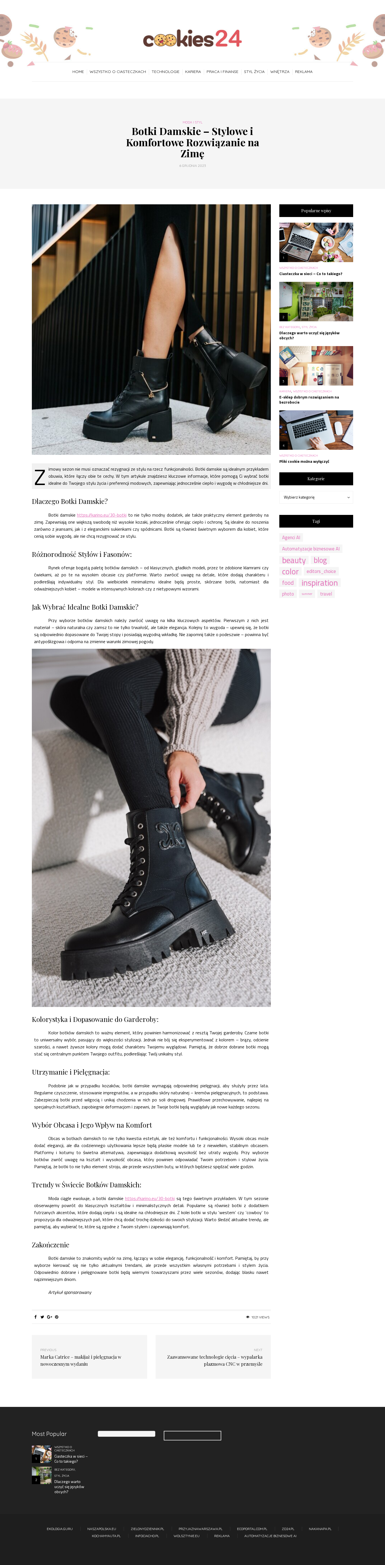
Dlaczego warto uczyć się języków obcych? (309, 335)
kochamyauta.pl (106, 1536)
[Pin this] (56, 1317)
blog (320, 560)
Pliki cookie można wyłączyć (304, 461)
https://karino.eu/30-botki (102, 515)
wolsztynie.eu (187, 1536)
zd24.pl (288, 1529)
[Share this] (35, 1317)
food (288, 582)
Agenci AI (291, 537)
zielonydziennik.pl (147, 1529)
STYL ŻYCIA (254, 71)
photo (288, 593)
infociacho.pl (147, 1536)
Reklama (304, 71)
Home (78, 71)
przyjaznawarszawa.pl (200, 1529)
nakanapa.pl (320, 1529)
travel (326, 593)
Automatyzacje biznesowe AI (311, 548)
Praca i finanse (222, 71)
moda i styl (192, 122)
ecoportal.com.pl (252, 1529)
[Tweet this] (42, 1317)
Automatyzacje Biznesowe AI (270, 1536)
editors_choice (321, 571)
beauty (294, 560)
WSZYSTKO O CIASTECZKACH (118, 71)
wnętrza (279, 71)
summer (307, 594)
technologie (166, 71)
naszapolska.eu (101, 1529)
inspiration (320, 582)
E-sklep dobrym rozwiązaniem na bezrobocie (309, 399)
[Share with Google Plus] (49, 1317)
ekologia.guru (60, 1529)
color (290, 571)
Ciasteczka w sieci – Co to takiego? (310, 273)
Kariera (193, 71)
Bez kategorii (289, 327)
